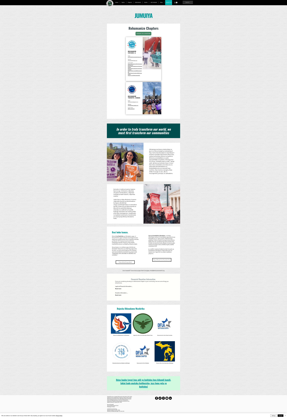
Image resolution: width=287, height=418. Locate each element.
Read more (118, 288)
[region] (143, 59)
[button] (117, 2)
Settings (273, 415)
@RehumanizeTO (131, 108)
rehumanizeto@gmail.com (133, 102)
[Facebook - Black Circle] (156, 398)
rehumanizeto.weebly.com (133, 105)
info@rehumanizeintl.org (112, 408)
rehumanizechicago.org (132, 60)
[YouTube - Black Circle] (166, 398)
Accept (280, 415)
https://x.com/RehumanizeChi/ (134, 75)
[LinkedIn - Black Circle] (170, 398)
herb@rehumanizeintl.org (123, 252)
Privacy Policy (59, 415)
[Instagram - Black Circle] (163, 398)
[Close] (285, 415)
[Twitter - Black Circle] (160, 398)
